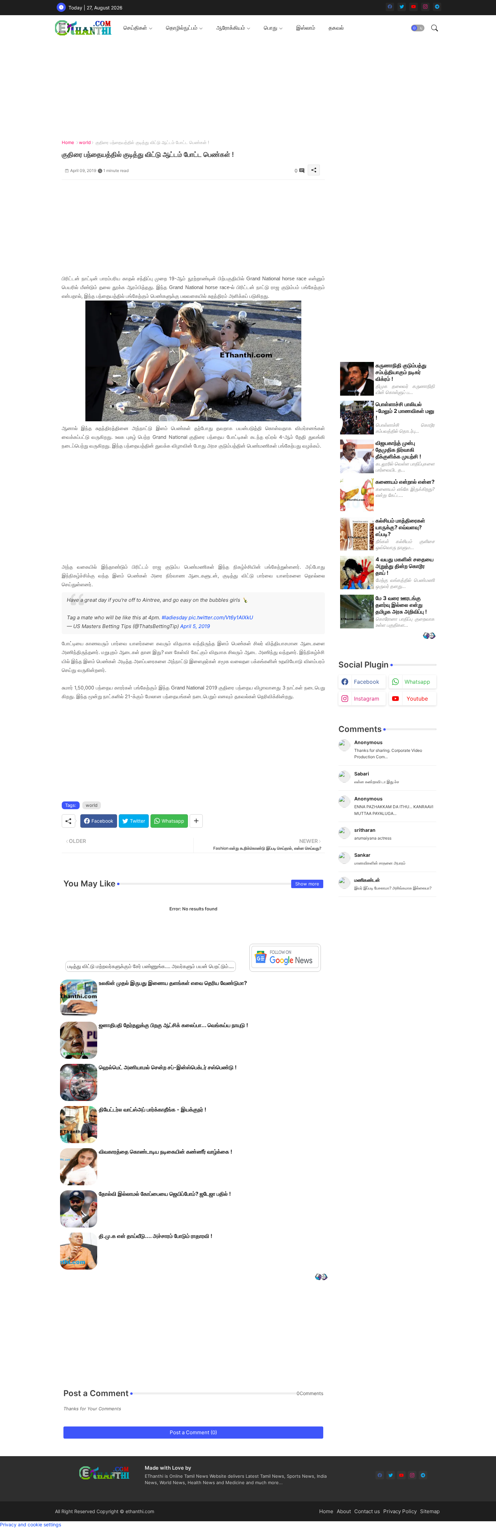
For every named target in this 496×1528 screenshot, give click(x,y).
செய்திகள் (135, 27)
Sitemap (430, 1511)
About (344, 1511)
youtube (417, 698)
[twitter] (401, 7)
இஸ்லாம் (305, 27)
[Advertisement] (245, 87)
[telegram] (437, 7)
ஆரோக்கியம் (230, 27)
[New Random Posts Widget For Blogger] (321, 1277)
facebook (366, 681)
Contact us (367, 1511)
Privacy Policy (400, 1511)
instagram (366, 698)
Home (68, 142)
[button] (417, 28)
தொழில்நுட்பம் (181, 27)
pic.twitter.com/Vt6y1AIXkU (221, 617)
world (85, 142)
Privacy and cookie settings (30, 1524)
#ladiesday (174, 617)
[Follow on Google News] (285, 966)
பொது (270, 27)
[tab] (138, 27)
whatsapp (417, 681)
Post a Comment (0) (193, 1432)
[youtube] (413, 7)
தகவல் (336, 27)
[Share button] (196, 821)
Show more (307, 883)
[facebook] (390, 7)
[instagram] (425, 7)
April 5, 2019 (195, 626)
